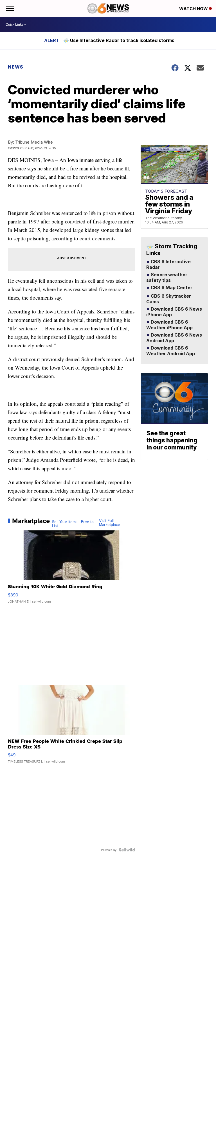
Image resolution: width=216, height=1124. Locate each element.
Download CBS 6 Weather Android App (170, 351)
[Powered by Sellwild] (127, 850)
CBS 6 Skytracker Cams (168, 299)
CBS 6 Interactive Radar (168, 264)
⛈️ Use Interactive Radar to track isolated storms (118, 40)
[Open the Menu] (9, 8)
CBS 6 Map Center (171, 287)
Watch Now (194, 8)
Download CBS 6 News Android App (174, 338)
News (15, 67)
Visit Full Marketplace (109, 522)
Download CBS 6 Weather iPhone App (169, 325)
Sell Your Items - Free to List (73, 524)
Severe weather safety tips (166, 277)
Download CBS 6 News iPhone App (174, 312)
